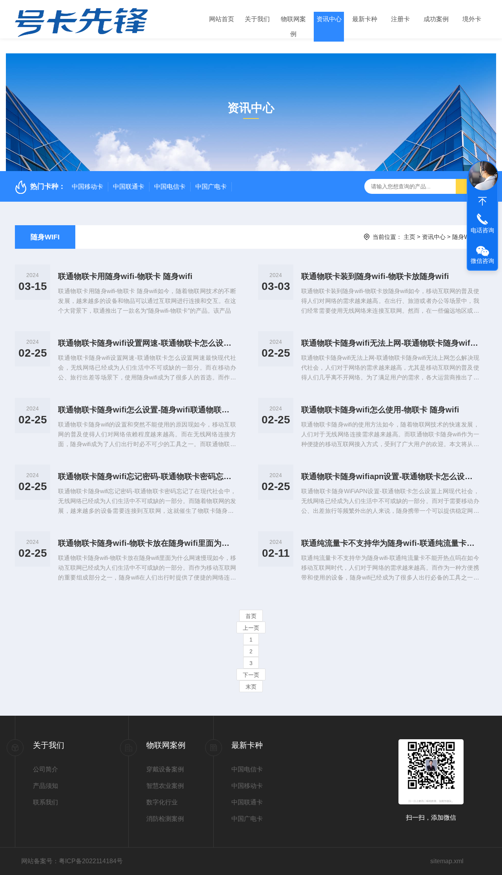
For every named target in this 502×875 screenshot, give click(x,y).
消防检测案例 (165, 818)
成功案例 (436, 19)
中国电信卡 (170, 186)
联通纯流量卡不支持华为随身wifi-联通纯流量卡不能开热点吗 (390, 543)
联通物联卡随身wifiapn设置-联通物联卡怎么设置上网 (390, 476)
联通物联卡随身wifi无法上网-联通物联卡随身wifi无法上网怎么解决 (390, 343)
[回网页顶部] (482, 201)
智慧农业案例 (165, 785)
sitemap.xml (447, 861)
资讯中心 (329, 19)
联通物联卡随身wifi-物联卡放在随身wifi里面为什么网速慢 (147, 543)
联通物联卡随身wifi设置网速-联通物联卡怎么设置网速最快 (147, 343)
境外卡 (471, 19)
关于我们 (257, 19)
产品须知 (45, 785)
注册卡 (400, 19)
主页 (409, 236)
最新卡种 (364, 19)
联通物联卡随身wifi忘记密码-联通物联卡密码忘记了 (147, 476)
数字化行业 (162, 802)
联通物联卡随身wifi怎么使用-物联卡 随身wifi (380, 409)
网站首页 (221, 19)
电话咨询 (482, 230)
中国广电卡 (211, 186)
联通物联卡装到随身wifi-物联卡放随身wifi (375, 276)
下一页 (251, 675)
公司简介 (45, 769)
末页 (251, 687)
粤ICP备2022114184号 (91, 861)
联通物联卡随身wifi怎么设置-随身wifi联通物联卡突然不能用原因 (147, 409)
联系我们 (45, 802)
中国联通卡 (128, 186)
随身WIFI (45, 237)
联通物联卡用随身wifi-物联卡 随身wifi (125, 276)
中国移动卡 (87, 186)
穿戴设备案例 (165, 769)
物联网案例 (293, 26)
